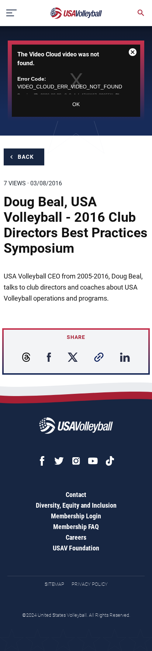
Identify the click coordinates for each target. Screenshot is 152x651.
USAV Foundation (76, 548)
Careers (76, 537)
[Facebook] (42, 461)
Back (26, 157)
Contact (76, 494)
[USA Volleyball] (76, 13)
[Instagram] (76, 461)
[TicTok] (110, 461)
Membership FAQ (76, 527)
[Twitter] (59, 461)
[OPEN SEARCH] (141, 13)
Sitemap (54, 584)
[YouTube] (93, 461)
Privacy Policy (90, 584)
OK (76, 104)
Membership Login (76, 516)
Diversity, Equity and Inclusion (76, 505)
